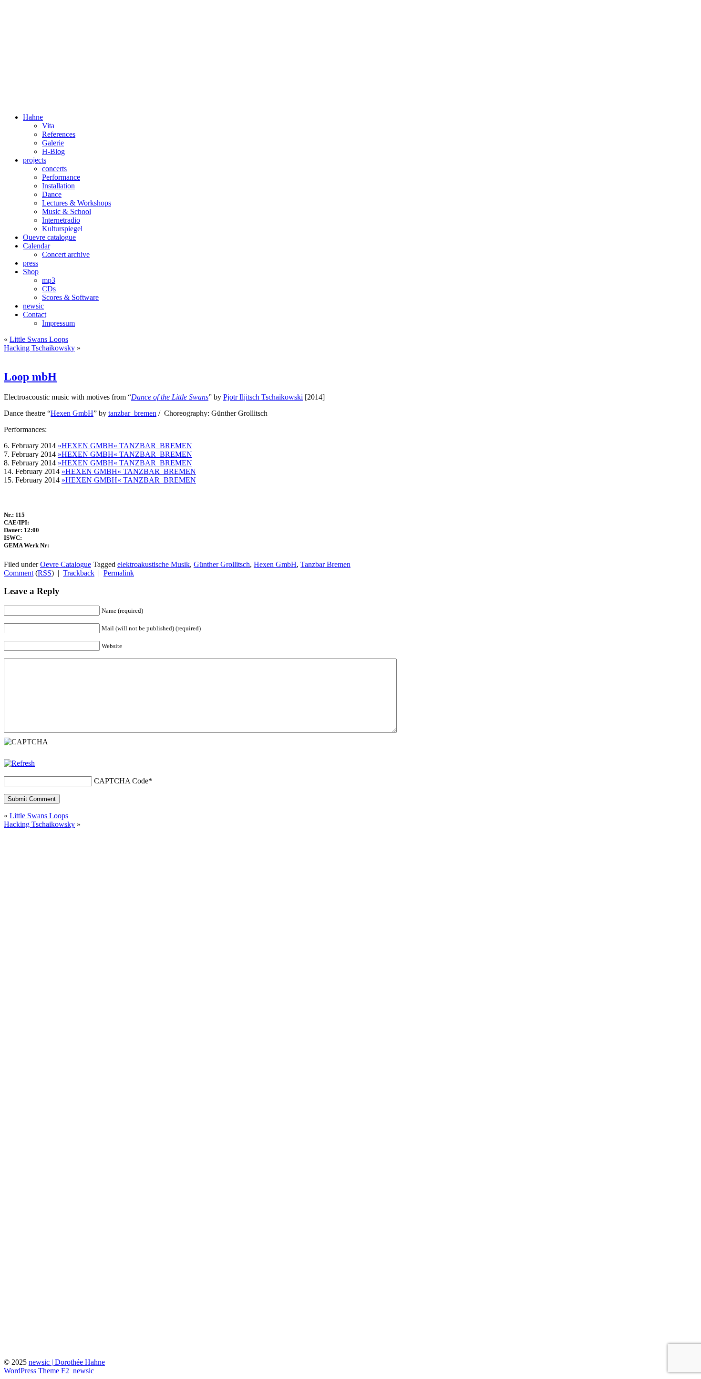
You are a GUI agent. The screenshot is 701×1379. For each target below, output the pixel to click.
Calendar (36, 246)
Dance (52, 194)
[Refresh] (19, 763)
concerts (54, 169)
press (30, 263)
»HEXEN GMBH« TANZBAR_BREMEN (125, 446)
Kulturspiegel (62, 229)
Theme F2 (53, 1371)
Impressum (58, 323)
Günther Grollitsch (222, 564)
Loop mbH (30, 376)
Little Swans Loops (39, 339)
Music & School (66, 211)
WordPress (20, 1371)
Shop (31, 272)
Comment (18, 573)
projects (34, 160)
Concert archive (66, 254)
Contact (34, 314)
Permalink (118, 573)
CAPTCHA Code (121, 781)
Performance (61, 177)
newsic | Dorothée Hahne (67, 1362)
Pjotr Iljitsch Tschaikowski (263, 397)
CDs (49, 289)
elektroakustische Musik (153, 564)
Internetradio (61, 220)
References (58, 134)
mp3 (48, 280)
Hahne (33, 117)
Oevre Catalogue (65, 564)
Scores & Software (70, 297)
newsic (33, 306)
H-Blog (53, 151)
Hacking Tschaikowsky (39, 348)
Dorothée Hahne (57, 18)
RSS (45, 573)
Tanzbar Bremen (325, 564)
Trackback (78, 573)
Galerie (53, 143)
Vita (48, 126)
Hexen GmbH (72, 413)
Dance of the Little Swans (169, 397)
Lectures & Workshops (76, 203)
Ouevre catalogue (49, 237)
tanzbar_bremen (132, 413)
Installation (58, 186)
